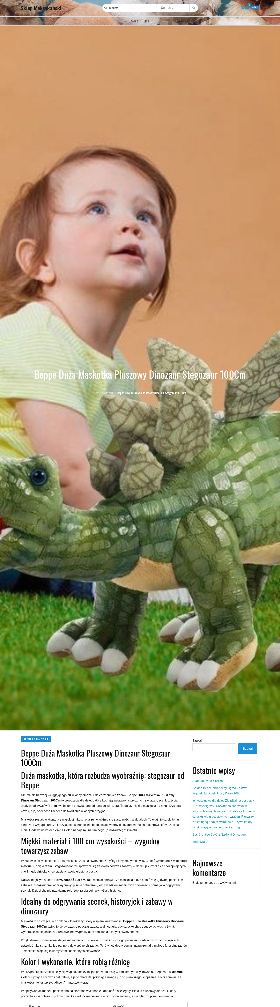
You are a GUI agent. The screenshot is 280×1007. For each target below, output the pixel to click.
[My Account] (243, 7)
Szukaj (197, 740)
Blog (146, 20)
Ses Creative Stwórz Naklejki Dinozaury (219, 834)
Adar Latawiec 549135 (207, 780)
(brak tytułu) (200, 841)
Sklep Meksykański (41, 8)
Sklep (134, 20)
